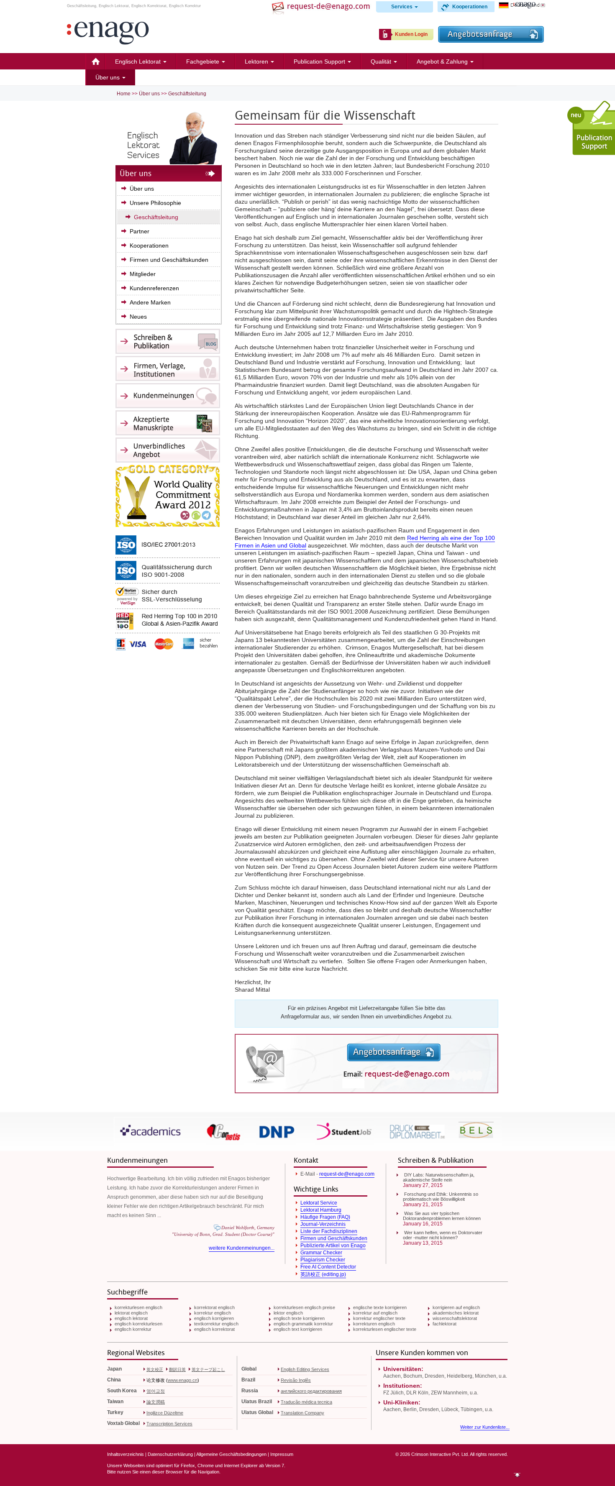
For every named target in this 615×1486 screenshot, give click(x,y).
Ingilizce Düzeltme (164, 1412)
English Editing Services (305, 1369)
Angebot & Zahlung (443, 61)
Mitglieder (143, 274)
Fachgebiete (203, 61)
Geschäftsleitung (187, 94)
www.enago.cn (182, 1380)
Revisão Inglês (296, 1380)
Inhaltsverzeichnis (125, 1454)
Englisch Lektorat (138, 61)
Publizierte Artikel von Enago (333, 1245)
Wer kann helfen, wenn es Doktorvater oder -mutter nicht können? (442, 1235)
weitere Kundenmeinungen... (241, 1248)
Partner (139, 231)
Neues (138, 316)
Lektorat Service (318, 1203)
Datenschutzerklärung (170, 1454)
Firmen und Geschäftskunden (169, 259)
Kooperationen (469, 7)
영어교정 (155, 1391)
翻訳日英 (177, 1369)
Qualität (382, 61)
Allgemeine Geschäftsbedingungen (231, 1454)
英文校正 (154, 1369)
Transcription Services (169, 1423)
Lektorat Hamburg (320, 1210)
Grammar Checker (321, 1253)
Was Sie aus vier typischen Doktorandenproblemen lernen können (442, 1216)
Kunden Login (411, 34)
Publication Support (320, 61)
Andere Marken (150, 302)
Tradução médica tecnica (306, 1401)
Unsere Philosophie (155, 202)
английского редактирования (311, 1391)
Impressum (281, 1454)
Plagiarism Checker (322, 1260)
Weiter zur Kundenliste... (485, 1427)
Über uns (108, 77)
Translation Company (302, 1412)
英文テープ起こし (208, 1369)
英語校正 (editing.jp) (323, 1274)
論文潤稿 (155, 1401)
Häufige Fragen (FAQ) (325, 1217)
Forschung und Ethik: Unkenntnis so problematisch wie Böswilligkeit (440, 1197)
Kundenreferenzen (154, 288)
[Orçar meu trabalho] (491, 40)
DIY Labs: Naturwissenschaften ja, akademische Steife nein (438, 1177)
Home (95, 61)
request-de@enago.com (346, 1174)
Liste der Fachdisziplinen (328, 1231)
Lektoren (257, 61)
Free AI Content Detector (328, 1267)
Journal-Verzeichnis (323, 1224)
